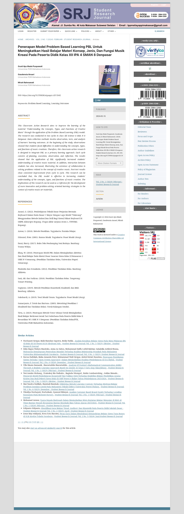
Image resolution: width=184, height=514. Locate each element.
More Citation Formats (107, 163)
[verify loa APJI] (150, 57)
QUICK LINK (70, 31)
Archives (29, 39)
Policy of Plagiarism (146, 169)
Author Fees (143, 179)
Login (20, 31)
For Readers (143, 193)
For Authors (143, 198)
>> (42, 422)
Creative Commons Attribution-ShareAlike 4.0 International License (109, 238)
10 (38, 422)
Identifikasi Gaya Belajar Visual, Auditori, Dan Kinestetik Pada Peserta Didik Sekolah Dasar (82, 408)
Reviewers (142, 131)
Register (31, 31)
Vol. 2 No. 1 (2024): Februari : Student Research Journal (63, 39)
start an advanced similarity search (46, 428)
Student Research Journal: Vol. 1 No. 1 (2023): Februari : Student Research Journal (73, 369)
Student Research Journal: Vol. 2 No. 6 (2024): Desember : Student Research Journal (73, 361)
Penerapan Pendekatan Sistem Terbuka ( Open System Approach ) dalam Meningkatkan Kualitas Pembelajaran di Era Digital (73, 358)
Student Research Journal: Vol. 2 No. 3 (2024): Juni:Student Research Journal (88, 416)
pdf (99, 100)
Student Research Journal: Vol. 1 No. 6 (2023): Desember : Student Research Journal (73, 388)
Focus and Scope (145, 136)
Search (160, 31)
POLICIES (85, 31)
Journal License (145, 174)
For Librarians (144, 203)
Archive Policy (144, 160)
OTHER (111, 31)
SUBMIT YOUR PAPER (49, 31)
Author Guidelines (146, 150)
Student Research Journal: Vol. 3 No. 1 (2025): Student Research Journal (92, 354)
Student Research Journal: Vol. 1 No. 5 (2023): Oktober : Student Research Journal (73, 380)
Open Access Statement (148, 164)
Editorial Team (144, 127)
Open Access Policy (146, 155)
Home (20, 39)
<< (19, 422)
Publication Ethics (146, 146)
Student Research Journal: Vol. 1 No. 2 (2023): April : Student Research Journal (58, 411)
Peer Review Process (147, 141)
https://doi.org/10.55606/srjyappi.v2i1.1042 (41, 95)
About (98, 31)
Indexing (142, 183)
